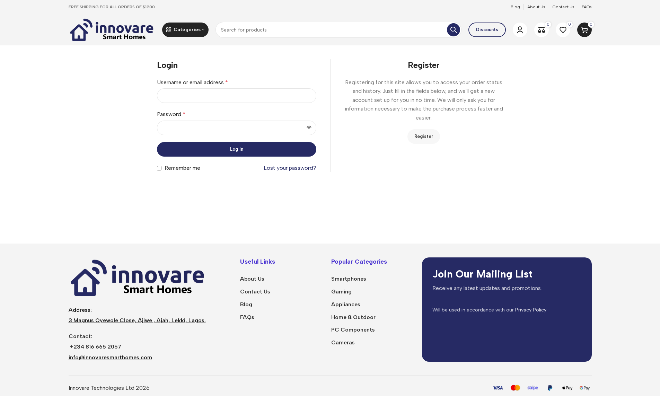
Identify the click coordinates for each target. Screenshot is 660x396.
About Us (252, 278)
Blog (246, 304)
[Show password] (309, 128)
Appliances (345, 304)
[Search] (453, 29)
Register (423, 136)
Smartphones (348, 278)
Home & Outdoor (353, 317)
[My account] (520, 30)
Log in (236, 149)
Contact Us (255, 291)
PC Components (353, 329)
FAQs (247, 317)
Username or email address (192, 82)
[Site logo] (112, 29)
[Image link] (138, 277)
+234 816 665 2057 (95, 346)
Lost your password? (290, 168)
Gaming (341, 291)
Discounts (487, 29)
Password (171, 114)
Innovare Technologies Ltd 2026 (109, 388)
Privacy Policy (530, 310)
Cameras (343, 342)
